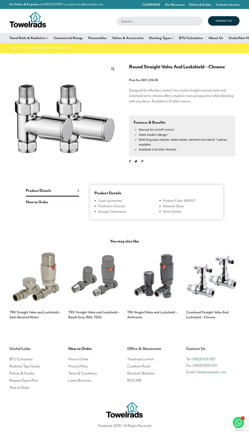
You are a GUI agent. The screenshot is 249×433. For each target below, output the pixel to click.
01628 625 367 (203, 359)
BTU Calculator (21, 359)
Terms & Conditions (82, 373)
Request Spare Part (23, 380)
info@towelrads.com (211, 372)
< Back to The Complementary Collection (40, 48)
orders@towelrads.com (88, 4)
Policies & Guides (22, 373)
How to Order (37, 202)
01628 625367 (53, 4)
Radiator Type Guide (24, 366)
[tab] (52, 191)
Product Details (38, 190)
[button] (113, 69)
